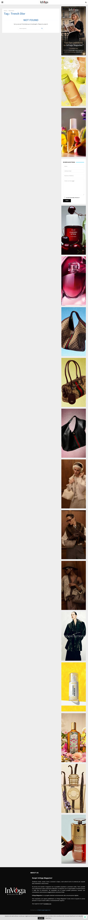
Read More (48, 918)
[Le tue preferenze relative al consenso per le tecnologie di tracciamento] (85, 917)
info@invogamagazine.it (43, 910)
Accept (41, 918)
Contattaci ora (47, 903)
